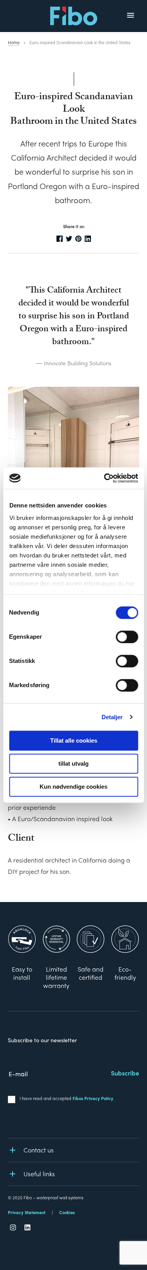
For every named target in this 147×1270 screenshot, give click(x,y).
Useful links (39, 1173)
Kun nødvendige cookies (73, 786)
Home (14, 42)
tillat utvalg (73, 763)
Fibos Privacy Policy (93, 1098)
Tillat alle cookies (73, 740)
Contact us (39, 1149)
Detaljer (112, 717)
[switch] (127, 637)
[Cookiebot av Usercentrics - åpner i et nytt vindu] (104, 478)
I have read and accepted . (67, 1098)
